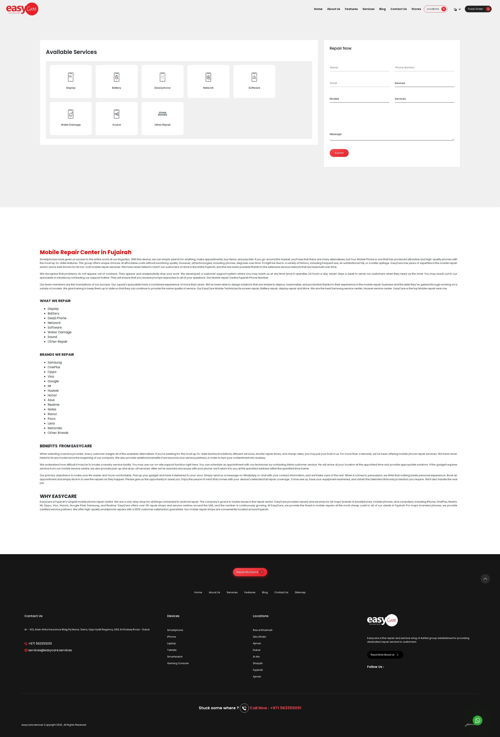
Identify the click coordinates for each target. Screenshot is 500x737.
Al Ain (256, 656)
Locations (434, 9)
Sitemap (300, 592)
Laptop (171, 643)
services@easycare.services (50, 650)
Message (336, 134)
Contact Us (398, 9)
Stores (416, 9)
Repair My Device (248, 572)
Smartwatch (175, 656)
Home (318, 9)
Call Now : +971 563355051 (275, 708)
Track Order (477, 9)
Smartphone (175, 630)
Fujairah (258, 670)
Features (351, 9)
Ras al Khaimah (262, 630)
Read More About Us (383, 654)
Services (368, 9)
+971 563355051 (40, 643)
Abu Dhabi (259, 637)
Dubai (256, 650)
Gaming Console (178, 663)
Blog (382, 9)
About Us (333, 9)
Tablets (172, 650)
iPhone (171, 637)
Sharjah (258, 663)
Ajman (257, 643)
